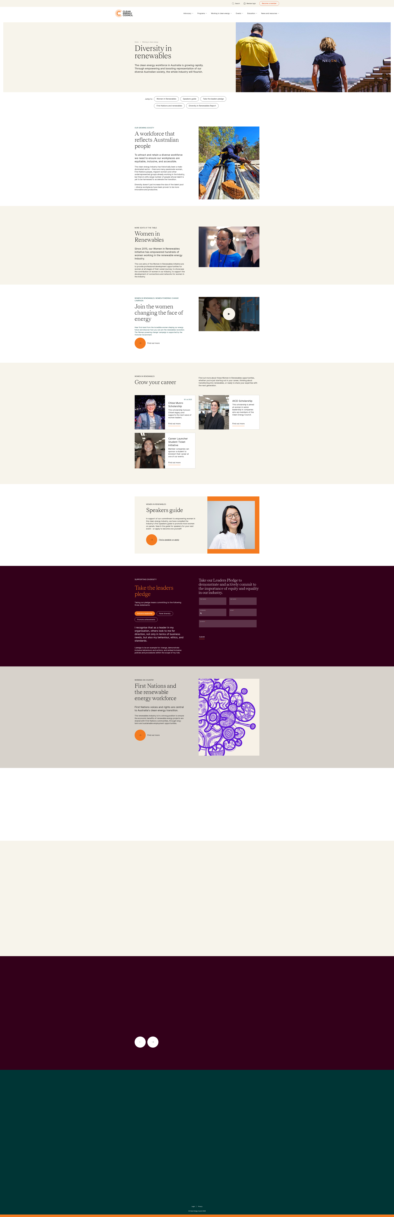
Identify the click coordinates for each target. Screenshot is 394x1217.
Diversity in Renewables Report (202, 106)
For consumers (182, 1131)
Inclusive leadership (144, 613)
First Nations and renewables (169, 106)
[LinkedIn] (194, 1105)
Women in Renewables (166, 99)
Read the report (141, 834)
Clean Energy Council (196, 1211)
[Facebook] (187, 1105)
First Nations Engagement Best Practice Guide (162, 1140)
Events (238, 13)
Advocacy (187, 13)
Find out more (174, 424)
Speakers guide (189, 99)
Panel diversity (165, 613)
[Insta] (191, 1105)
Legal (193, 1206)
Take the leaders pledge (213, 99)
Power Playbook (161, 1126)
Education (251, 13)
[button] (198, 794)
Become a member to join (146, 923)
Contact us (139, 1124)
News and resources (269, 13)
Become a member (269, 3)
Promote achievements (146, 620)
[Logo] (197, 1095)
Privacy (200, 1206)
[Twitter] (198, 1105)
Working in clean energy (220, 13)
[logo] (124, 13)
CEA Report (160, 1121)
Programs (201, 13)
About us (138, 1128)
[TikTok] (205, 1105)
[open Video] (229, 314)
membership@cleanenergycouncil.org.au (152, 915)
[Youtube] (201, 1105)
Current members (141, 1133)
